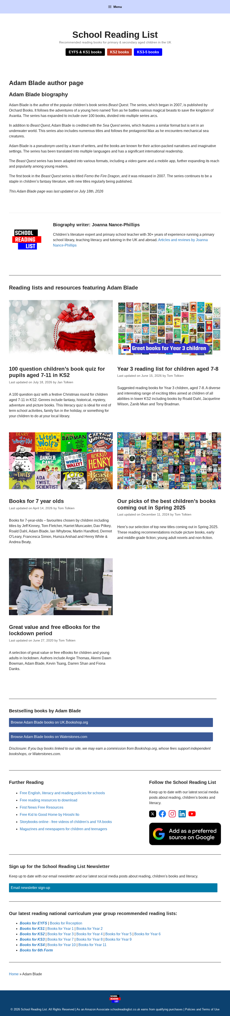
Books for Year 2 (89, 929)
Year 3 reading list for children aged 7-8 (167, 369)
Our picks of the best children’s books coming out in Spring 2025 (166, 504)
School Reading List (115, 35)
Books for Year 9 (118, 939)
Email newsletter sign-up (30, 888)
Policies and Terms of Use (202, 1009)
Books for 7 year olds (36, 501)
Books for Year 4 (89, 934)
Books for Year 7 (60, 939)
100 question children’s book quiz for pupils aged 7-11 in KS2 (57, 372)
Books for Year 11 (92, 945)
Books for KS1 (32, 929)
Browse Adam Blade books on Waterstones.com (49, 737)
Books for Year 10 (61, 945)
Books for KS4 (32, 945)
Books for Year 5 (118, 934)
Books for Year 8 (89, 939)
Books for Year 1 (60, 929)
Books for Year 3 (60, 934)
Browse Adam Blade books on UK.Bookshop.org (49, 722)
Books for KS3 (32, 939)
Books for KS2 (32, 934)
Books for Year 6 (147, 934)
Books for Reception (66, 923)
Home (14, 974)
